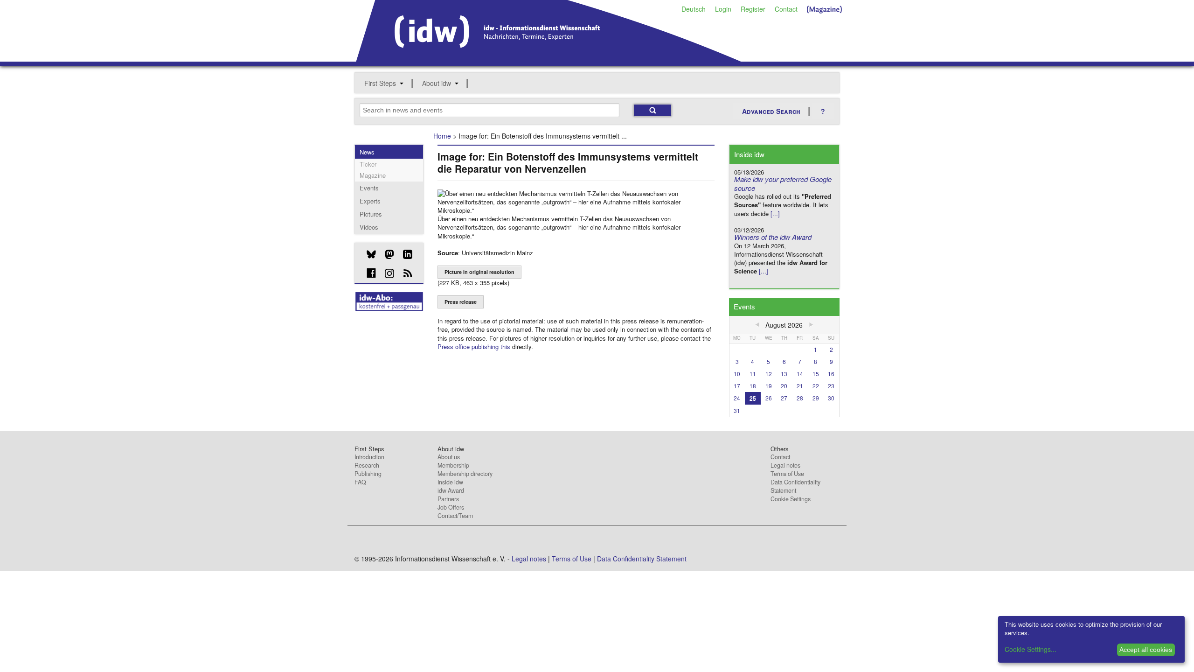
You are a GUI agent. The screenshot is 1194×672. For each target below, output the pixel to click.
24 (737, 398)
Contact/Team (455, 515)
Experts (370, 200)
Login (723, 9)
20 (784, 386)
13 (784, 374)
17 (737, 386)
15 (815, 374)
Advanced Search (771, 111)
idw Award (450, 490)
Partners (448, 499)
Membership (453, 465)
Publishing (368, 473)
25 (753, 398)
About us (448, 457)
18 (753, 386)
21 (800, 386)
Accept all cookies (1145, 649)
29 (815, 398)
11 (753, 374)
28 (800, 398)
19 (768, 386)
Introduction (369, 457)
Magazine (373, 175)
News (367, 151)
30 (831, 398)
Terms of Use (787, 473)
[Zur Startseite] (548, 58)
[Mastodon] (386, 254)
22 (815, 386)
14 (800, 374)
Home (442, 135)
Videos (369, 227)
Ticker (368, 164)
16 (831, 374)
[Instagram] (386, 273)
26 (768, 398)
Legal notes (785, 465)
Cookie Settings (791, 499)
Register (753, 9)
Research (366, 465)
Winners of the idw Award (773, 237)
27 (784, 398)
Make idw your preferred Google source (783, 183)
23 (831, 386)
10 (737, 374)
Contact (786, 9)
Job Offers (450, 507)
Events (369, 187)
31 (737, 410)
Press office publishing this (473, 346)
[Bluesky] (368, 254)
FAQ (360, 482)
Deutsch (693, 9)
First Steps (380, 83)
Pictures (371, 214)
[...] (775, 213)
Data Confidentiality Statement (795, 486)
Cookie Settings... (1030, 649)
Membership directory (465, 473)
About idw (436, 83)
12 (768, 374)
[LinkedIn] (404, 254)
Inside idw (450, 482)
